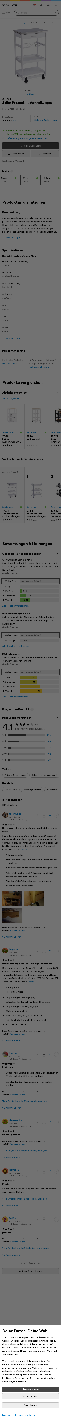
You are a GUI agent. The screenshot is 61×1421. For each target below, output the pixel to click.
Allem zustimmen (30, 1389)
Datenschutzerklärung (25, 1415)
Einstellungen (30, 1405)
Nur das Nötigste (30, 1396)
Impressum (7, 1415)
